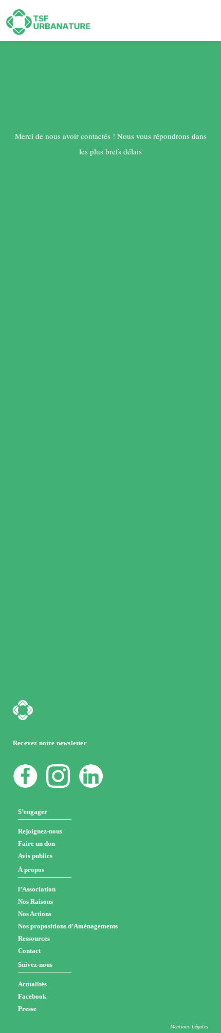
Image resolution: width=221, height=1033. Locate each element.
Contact (29, 951)
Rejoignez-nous (40, 831)
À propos (31, 869)
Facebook (32, 996)
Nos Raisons (35, 901)
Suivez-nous (35, 964)
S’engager (32, 812)
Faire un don (36, 843)
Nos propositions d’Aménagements (68, 926)
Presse (27, 1008)
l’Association (37, 889)
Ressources (34, 938)
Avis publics (35, 856)
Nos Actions (34, 914)
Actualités (32, 984)
